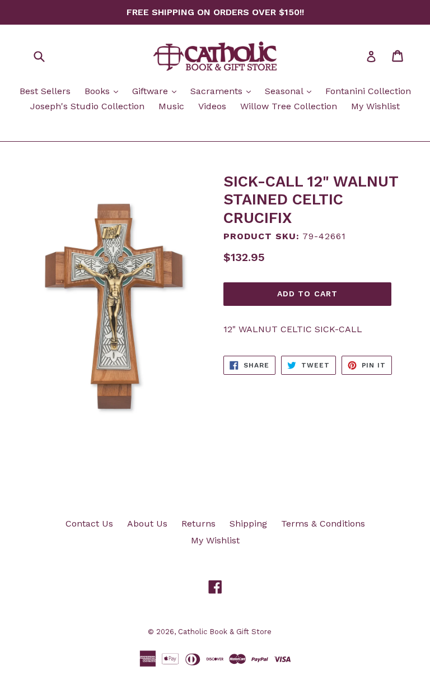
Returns (198, 523)
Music (171, 106)
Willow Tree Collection (288, 106)
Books (104, 90)
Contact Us (89, 523)
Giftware (157, 90)
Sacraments (223, 90)
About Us (147, 523)
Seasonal (291, 90)
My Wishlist (375, 106)
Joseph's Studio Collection (87, 106)
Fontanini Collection (368, 91)
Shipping (248, 523)
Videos (212, 106)
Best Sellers (45, 91)
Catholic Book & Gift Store (225, 631)
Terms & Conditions (323, 523)
